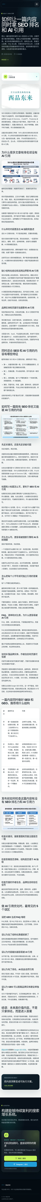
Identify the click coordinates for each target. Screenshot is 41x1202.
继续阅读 (4, 59)
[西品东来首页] (3, 4)
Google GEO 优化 (20, 1050)
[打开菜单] (37, 4)
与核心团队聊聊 (8, 1085)
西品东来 (5, 1050)
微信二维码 (22, 1158)
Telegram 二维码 (22, 1164)
